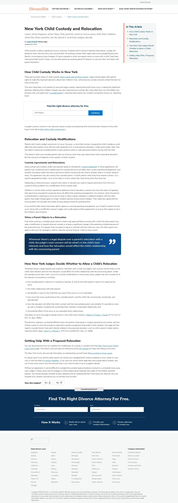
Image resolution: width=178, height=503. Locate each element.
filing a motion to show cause (100, 353)
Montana (74, 469)
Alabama (34, 452)
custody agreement (89, 167)
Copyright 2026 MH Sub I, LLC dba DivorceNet (47, 492)
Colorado (34, 469)
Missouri (74, 465)
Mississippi (75, 462)
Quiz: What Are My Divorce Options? (135, 9)
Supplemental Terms (104, 498)
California (34, 465)
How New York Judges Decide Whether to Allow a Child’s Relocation (141, 48)
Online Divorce (145, 2)
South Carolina (97, 482)
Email (91, 405)
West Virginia (117, 475)
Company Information (136, 449)
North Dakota (97, 462)
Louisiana (54, 475)
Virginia (115, 469)
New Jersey (75, 482)
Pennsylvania (96, 475)
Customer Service (134, 452)
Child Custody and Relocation (78, 17)
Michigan (74, 456)
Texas (114, 459)
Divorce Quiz (132, 462)
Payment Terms (133, 469)
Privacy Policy (115, 498)
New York (95, 456)
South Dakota (117, 452)
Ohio (93, 465)
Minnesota (75, 459)
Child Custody (56, 17)
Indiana (53, 462)
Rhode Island (96, 479)
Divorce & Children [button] (83, 9)
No (57, 382)
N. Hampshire (76, 479)
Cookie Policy (125, 498)
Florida (33, 482)
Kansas (53, 469)
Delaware (34, 475)
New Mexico (96, 452)
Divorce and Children (38, 17)
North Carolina (97, 459)
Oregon (94, 472)
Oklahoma (95, 469)
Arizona (34, 459)
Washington (116, 472)
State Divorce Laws (38, 449)
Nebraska (74, 472)
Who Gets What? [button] (105, 9)
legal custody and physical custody (74, 77)
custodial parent (56, 93)
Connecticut (35, 472)
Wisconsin (116, 479)
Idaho (53, 456)
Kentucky (54, 472)
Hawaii (53, 452)
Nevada (74, 475)
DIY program (84, 348)
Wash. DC (34, 479)
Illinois (53, 459)
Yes (45, 382)
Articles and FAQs (134, 465)
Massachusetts (76, 452)
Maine (53, 479)
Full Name (37, 405)
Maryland (54, 482)
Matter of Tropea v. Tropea (97, 315)
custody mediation (51, 360)
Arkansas (34, 462)
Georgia (34, 485)
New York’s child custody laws (52, 129)
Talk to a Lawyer (133, 456)
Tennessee (116, 456)
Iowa (53, 465)
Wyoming (115, 482)
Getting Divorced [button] (60, 9)
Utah (114, 462)
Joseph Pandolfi (32, 42)
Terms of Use (92, 498)
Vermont (115, 465)
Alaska (33, 456)
